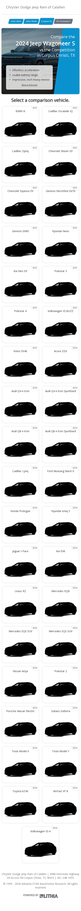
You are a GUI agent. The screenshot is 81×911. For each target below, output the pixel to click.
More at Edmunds (29, 85)
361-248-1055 (65, 878)
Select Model (31, 21)
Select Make (15, 21)
